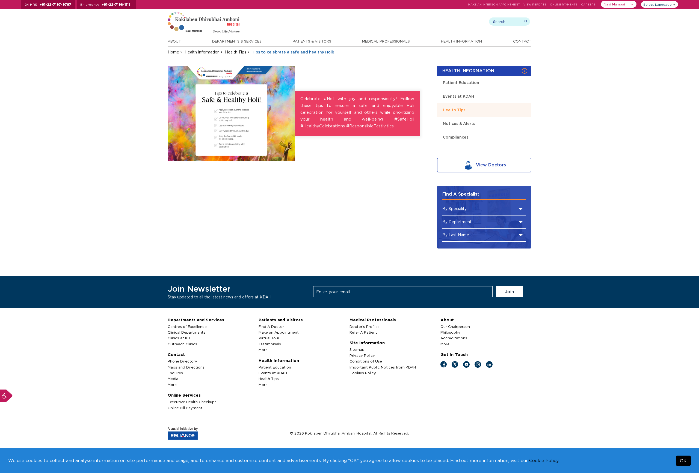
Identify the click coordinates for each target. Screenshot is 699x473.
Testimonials (270, 344)
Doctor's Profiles (365, 326)
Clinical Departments (186, 332)
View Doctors (490, 164)
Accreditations (453, 338)
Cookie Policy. (544, 460)
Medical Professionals (386, 41)
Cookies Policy (363, 373)
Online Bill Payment (185, 408)
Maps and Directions (186, 367)
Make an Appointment (279, 332)
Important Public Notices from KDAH (383, 367)
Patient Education (461, 82)
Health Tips (235, 52)
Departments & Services (237, 41)
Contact (522, 41)
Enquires (175, 373)
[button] (618, 4)
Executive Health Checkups (192, 402)
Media (173, 379)
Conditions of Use (366, 361)
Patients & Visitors (312, 41)
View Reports (534, 4)
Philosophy (450, 332)
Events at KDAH (458, 96)
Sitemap (357, 349)
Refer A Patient (363, 332)
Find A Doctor (271, 326)
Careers (588, 4)
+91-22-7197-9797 (55, 4)
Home (173, 52)
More (172, 385)
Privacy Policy (362, 355)
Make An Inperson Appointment (494, 4)
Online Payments (563, 4)
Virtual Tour (269, 338)
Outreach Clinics (182, 344)
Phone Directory (182, 361)
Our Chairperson (455, 326)
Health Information (461, 41)
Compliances (455, 137)
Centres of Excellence (187, 326)
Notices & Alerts (459, 123)
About (174, 41)
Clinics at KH (179, 338)
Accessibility (6, 396)
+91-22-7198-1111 (116, 4)
